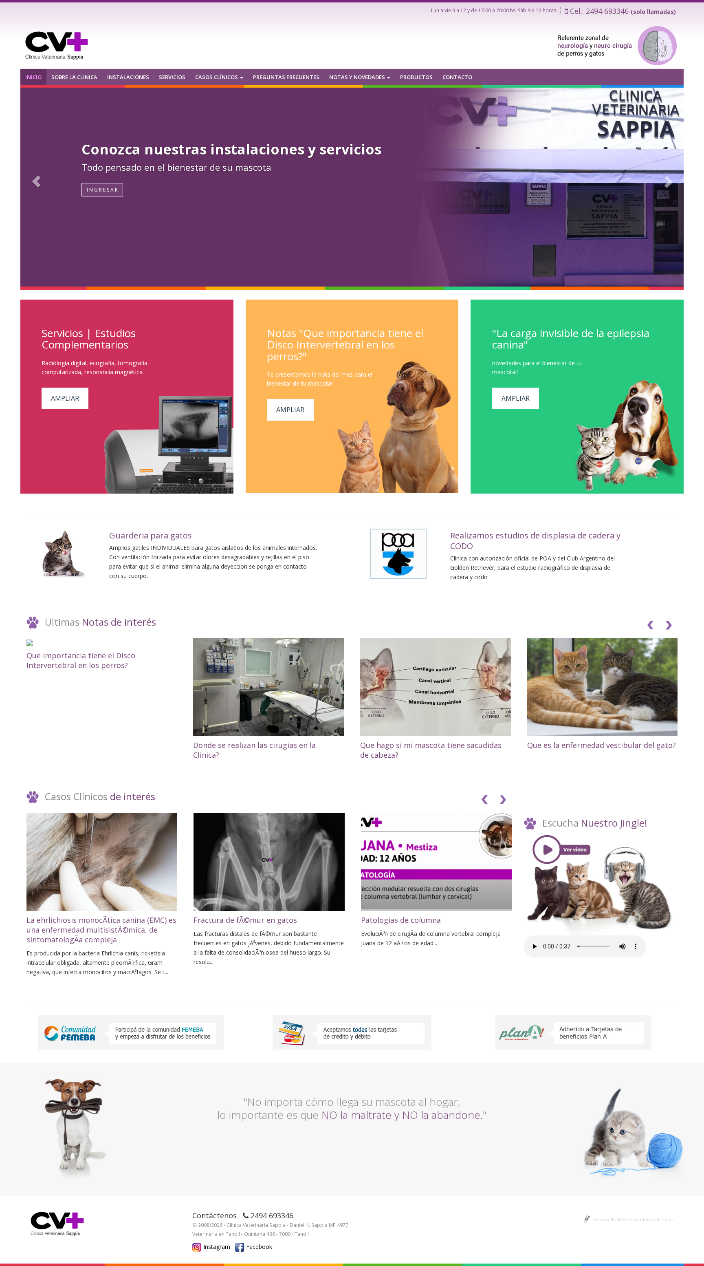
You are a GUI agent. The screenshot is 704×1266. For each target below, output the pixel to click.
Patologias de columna (401, 920)
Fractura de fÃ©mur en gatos (245, 920)
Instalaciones (128, 77)
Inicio (33, 77)
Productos (416, 77)
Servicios (172, 77)
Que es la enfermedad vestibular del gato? (601, 745)
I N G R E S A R (102, 189)
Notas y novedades (357, 77)
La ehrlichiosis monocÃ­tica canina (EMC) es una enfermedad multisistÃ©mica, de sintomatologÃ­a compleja (101, 929)
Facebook (259, 1247)
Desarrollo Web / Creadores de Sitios (633, 1219)
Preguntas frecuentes (286, 77)
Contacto (457, 77)
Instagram (216, 1247)
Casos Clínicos (217, 77)
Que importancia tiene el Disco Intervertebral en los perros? (80, 660)
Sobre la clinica (74, 77)
